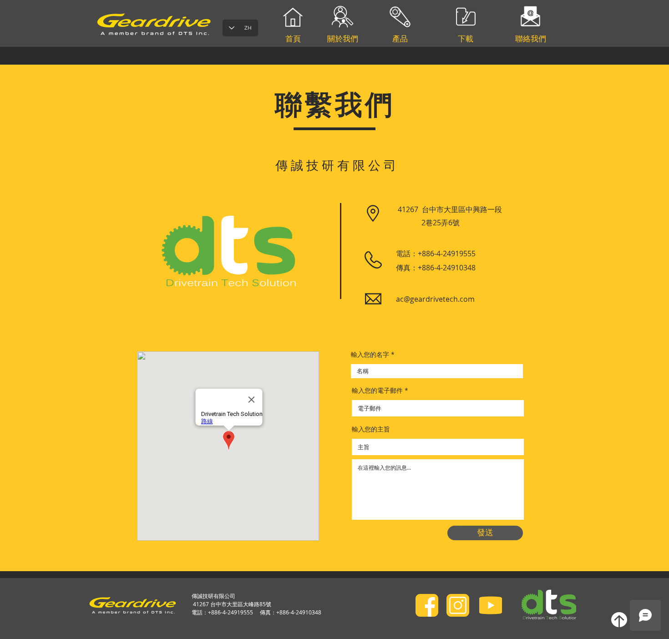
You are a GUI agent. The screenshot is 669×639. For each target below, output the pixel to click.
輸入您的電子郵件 (377, 390)
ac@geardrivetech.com (435, 299)
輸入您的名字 (370, 354)
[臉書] (427, 605)
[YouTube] (490, 605)
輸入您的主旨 (371, 429)
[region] (400, 68)
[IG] (457, 605)
